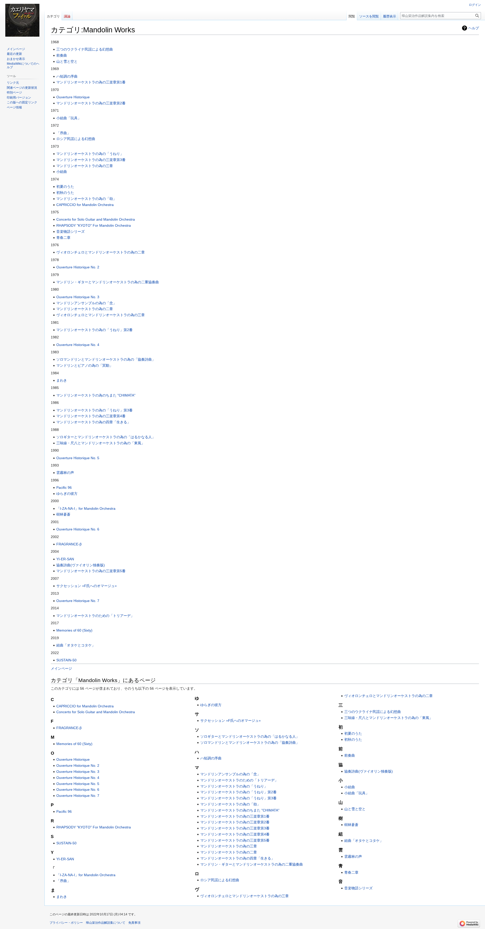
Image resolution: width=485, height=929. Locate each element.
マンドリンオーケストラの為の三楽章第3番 (91, 160)
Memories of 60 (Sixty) (74, 630)
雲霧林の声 (65, 473)
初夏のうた (65, 186)
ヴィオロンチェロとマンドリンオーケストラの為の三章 (100, 315)
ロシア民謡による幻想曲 (75, 139)
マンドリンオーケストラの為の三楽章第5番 (91, 571)
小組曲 (61, 172)
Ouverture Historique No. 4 (77, 345)
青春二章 (63, 238)
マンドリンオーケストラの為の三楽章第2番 (91, 103)
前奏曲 (61, 55)
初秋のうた (65, 193)
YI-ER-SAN (65, 559)
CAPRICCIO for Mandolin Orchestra (85, 205)
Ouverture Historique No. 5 (77, 458)
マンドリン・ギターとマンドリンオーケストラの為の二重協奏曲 (107, 282)
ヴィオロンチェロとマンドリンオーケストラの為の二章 (100, 252)
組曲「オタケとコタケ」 (75, 645)
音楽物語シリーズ (70, 231)
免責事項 (134, 922)
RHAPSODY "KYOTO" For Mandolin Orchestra (93, 225)
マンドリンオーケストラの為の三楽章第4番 (91, 416)
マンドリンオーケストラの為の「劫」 (86, 199)
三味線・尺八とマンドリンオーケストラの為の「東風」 (100, 443)
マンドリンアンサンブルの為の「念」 (86, 303)
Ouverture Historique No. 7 (77, 601)
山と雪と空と (67, 61)
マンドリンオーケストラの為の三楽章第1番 (91, 82)
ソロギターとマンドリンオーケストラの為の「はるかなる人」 (105, 437)
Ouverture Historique (73, 97)
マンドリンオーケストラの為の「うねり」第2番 (94, 330)
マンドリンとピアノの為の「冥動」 (84, 365)
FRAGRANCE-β (69, 544)
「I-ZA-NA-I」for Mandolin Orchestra (85, 508)
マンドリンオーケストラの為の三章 (84, 166)
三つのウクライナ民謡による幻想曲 (84, 49)
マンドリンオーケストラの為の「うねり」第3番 (94, 410)
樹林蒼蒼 (63, 514)
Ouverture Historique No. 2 (77, 267)
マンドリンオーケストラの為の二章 (84, 309)
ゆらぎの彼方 (67, 494)
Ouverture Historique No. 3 (77, 297)
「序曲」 (63, 133)
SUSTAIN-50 (66, 660)
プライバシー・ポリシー (66, 922)
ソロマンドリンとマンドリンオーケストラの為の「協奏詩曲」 (105, 359)
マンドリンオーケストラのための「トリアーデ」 (95, 616)
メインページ (61, 668)
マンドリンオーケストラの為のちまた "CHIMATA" (95, 395)
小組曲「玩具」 (68, 118)
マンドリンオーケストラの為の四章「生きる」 (93, 422)
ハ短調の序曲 (67, 76)
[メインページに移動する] (22, 20)
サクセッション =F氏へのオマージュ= (86, 586)
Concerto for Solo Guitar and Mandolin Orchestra (95, 219)
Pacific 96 (64, 487)
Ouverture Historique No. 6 (77, 529)
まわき (61, 380)
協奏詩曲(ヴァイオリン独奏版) (80, 565)
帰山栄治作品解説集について (105, 922)
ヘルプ (473, 28)
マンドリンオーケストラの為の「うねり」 (90, 154)
